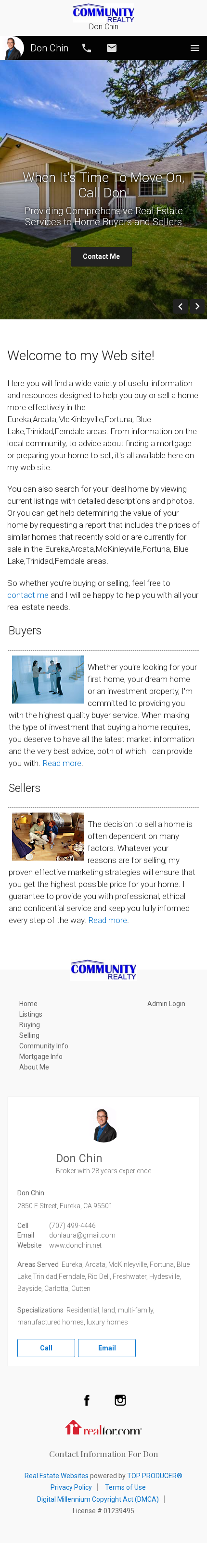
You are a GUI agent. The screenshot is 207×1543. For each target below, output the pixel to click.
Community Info (43, 1046)
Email (112, 48)
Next (204, 306)
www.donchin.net (75, 1245)
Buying (29, 1025)
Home (28, 1004)
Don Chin (49, 48)
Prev (187, 306)
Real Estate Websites (57, 1476)
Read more (61, 763)
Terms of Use (125, 1487)
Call (87, 48)
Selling (29, 1035)
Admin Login (166, 1004)
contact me (28, 595)
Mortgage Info (41, 1056)
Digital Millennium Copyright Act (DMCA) (98, 1499)
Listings (30, 1014)
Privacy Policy (71, 1487)
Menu (195, 48)
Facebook (86, 1399)
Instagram (120, 1399)
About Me (34, 1067)
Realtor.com (103, 1426)
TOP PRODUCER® (154, 1476)
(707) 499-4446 (72, 1225)
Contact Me (101, 256)
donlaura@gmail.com (82, 1235)
